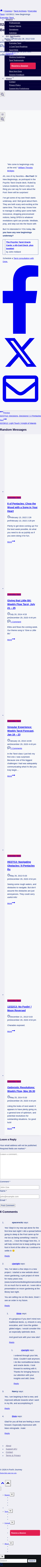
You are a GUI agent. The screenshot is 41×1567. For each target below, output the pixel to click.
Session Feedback (16, 75)
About (8, 1446)
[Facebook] (20, 333)
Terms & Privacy (13, 1455)
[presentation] (23, 463)
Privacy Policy (15, 85)
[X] (20, 369)
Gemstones (13, 29)
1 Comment (15, 622)
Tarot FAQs (13, 50)
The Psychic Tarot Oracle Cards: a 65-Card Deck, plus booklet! (19, 245)
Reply (7, 1256)
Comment (5, 1182)
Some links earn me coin (8, 1473)
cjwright (16, 1264)
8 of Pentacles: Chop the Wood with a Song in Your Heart (22, 507)
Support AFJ (11, 1449)
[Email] (20, 406)
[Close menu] (0, 1488)
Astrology (13, 33)
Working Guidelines (17, 57)
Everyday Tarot (15, 43)
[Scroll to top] (2, 1483)
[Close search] (2, 1557)
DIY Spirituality (13, 36)
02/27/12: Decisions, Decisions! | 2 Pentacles (20, 414)
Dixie (19, 1313)
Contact (12, 82)
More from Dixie (15, 71)
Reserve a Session (20, 66)
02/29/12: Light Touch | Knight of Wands (18, 421)
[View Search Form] (2, 94)
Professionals (14, 23)
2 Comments (16, 748)
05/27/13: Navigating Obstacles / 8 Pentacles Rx (21, 865)
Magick (7, 1495)
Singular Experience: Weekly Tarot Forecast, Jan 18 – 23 (20, 731)
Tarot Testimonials (16, 60)
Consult (7, 1523)
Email (3, 1200)
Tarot (6, 1511)
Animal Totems (15, 26)
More (11, 542)
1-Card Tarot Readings (18, 47)
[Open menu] (2, 114)
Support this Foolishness (19, 89)
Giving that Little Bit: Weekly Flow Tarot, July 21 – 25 (21, 604)
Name (3, 1191)
